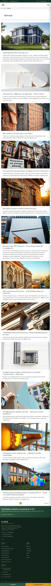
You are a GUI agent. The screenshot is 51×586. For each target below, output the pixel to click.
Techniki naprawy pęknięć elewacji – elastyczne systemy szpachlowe (23, 413)
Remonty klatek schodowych (7, 548)
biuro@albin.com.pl (14, 1)
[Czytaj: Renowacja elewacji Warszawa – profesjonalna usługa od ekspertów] (25, 274)
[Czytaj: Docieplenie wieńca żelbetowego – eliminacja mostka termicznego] (25, 436)
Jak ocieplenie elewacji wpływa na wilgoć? (18, 133)
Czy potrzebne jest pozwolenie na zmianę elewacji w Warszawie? (26, 171)
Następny (47, 503)
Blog (27, 555)
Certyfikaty (28, 550)
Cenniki (27, 553)
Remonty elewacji (5, 546)
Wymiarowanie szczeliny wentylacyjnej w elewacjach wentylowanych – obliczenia (21, 373)
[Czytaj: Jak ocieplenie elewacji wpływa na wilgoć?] (25, 117)
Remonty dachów (5, 555)
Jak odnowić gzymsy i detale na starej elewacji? (19, 208)
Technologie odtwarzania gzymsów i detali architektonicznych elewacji (25, 333)
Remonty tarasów (5, 553)
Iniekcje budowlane (5, 557)
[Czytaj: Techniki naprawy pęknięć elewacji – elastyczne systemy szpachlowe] (25, 395)
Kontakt (28, 557)
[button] (48, 4)
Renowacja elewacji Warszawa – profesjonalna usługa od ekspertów (23, 292)
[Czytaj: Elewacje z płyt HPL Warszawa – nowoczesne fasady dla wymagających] (25, 229)
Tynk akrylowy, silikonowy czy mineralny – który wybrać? (23, 94)
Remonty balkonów (5, 550)
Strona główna (3, 8)
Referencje (28, 548)
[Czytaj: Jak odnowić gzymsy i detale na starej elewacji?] (25, 192)
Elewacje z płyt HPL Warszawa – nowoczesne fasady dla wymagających (23, 247)
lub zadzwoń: (7, 514)
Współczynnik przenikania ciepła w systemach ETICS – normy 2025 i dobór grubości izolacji (25, 494)
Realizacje (28, 546)
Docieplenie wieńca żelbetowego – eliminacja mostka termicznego (22, 454)
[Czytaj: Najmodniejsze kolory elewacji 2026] (25, 36)
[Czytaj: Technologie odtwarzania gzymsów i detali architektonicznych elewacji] (25, 316)
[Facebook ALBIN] (49, 1)
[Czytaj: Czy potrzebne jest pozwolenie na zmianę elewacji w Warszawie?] (25, 154)
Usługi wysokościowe (5, 561)
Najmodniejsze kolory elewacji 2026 (15, 53)
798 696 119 (5, 1)
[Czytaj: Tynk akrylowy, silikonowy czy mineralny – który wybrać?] (25, 77)
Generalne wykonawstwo (6, 559)
